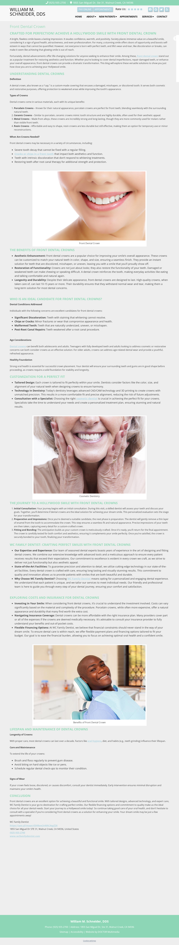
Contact (162, 16)
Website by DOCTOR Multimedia (102, 931)
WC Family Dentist (79, 578)
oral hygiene (94, 741)
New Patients (107, 16)
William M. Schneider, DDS (27, 11)
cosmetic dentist (86, 398)
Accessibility (77, 931)
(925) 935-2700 (57, 2)
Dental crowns (18, 346)
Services (147, 16)
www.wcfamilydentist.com (25, 836)
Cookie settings (89, 940)
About (90, 16)
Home (78, 16)
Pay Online (85, 9)
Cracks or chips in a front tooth (34, 154)
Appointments (128, 16)
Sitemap (64, 931)
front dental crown (147, 56)
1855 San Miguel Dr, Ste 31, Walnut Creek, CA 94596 (102, 2)
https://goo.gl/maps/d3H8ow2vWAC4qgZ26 (33, 825)
